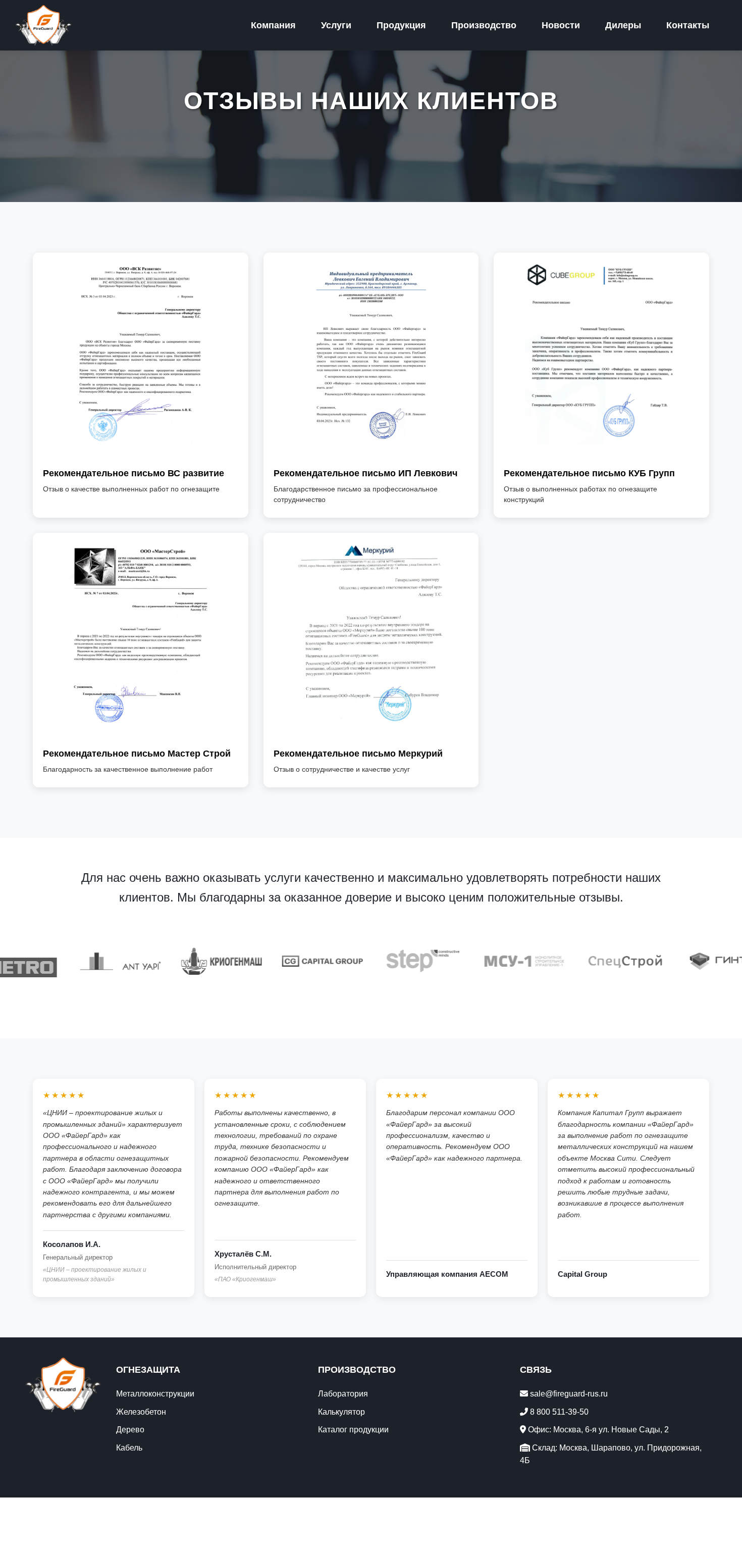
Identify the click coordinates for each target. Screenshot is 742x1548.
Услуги (336, 25)
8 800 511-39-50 (558, 1412)
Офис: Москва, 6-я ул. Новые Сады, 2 (597, 1429)
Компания (273, 25)
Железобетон (141, 1412)
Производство (483, 25)
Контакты (687, 25)
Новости (561, 25)
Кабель (129, 1447)
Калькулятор (341, 1412)
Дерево (130, 1429)
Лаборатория (343, 1393)
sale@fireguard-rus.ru (568, 1393)
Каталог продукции (353, 1429)
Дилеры (623, 25)
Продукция (401, 25)
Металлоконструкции (155, 1393)
